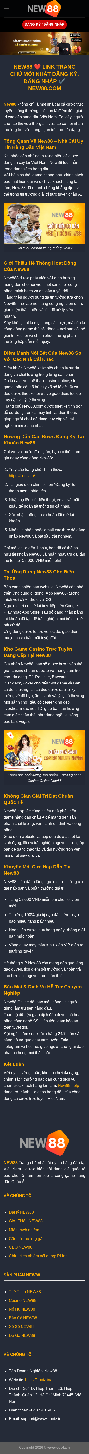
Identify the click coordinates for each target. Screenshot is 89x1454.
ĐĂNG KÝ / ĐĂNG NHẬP (44, 24)
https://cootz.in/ (22, 476)
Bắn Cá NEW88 (23, 1318)
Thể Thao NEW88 (25, 1292)
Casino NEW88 (22, 1300)
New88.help (68, 1085)
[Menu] (7, 8)
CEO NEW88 (20, 1247)
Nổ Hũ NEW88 (22, 1309)
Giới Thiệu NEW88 (26, 1221)
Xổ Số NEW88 (22, 1327)
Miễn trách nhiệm (24, 1230)
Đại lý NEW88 (21, 1212)
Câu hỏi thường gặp (26, 1239)
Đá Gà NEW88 (22, 1335)
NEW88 (11, 1163)
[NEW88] (44, 8)
